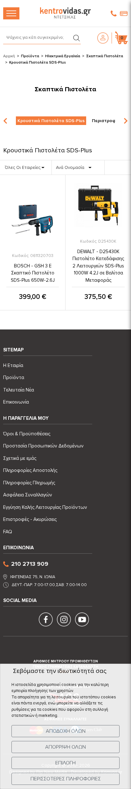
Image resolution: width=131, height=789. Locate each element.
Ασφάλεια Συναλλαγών (27, 495)
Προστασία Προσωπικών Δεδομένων (43, 446)
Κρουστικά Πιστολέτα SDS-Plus (51, 120)
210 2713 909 (29, 563)
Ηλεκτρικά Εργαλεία (62, 56)
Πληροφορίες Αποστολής (30, 470)
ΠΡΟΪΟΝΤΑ (11, 13)
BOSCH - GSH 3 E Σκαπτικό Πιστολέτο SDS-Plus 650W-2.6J (33, 273)
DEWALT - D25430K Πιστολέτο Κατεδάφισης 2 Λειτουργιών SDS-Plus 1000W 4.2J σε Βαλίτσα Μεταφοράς (98, 266)
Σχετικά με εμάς (19, 458)
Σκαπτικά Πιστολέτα (104, 56)
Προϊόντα (30, 56)
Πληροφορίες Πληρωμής (29, 483)
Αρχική (9, 56)
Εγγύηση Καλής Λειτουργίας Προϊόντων (45, 507)
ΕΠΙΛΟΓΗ (65, 763)
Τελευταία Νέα (18, 390)
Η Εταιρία (13, 365)
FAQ (7, 532)
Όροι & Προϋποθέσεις (26, 434)
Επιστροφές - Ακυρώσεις (30, 519)
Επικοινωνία (16, 402)
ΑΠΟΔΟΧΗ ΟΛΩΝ (66, 731)
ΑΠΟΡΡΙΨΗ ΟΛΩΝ (65, 747)
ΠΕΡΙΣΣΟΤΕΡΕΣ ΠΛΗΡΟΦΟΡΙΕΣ (66, 779)
